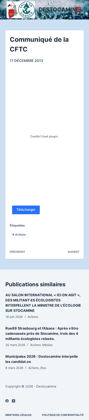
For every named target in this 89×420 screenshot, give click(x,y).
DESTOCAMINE (59, 9)
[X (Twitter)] (13, 400)
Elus (43, 368)
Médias (47, 345)
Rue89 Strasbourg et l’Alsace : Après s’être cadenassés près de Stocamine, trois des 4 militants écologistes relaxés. (41, 333)
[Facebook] (7, 400)
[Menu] (78, 9)
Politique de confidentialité (63, 415)
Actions (19, 234)
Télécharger (25, 210)
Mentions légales (18, 415)
